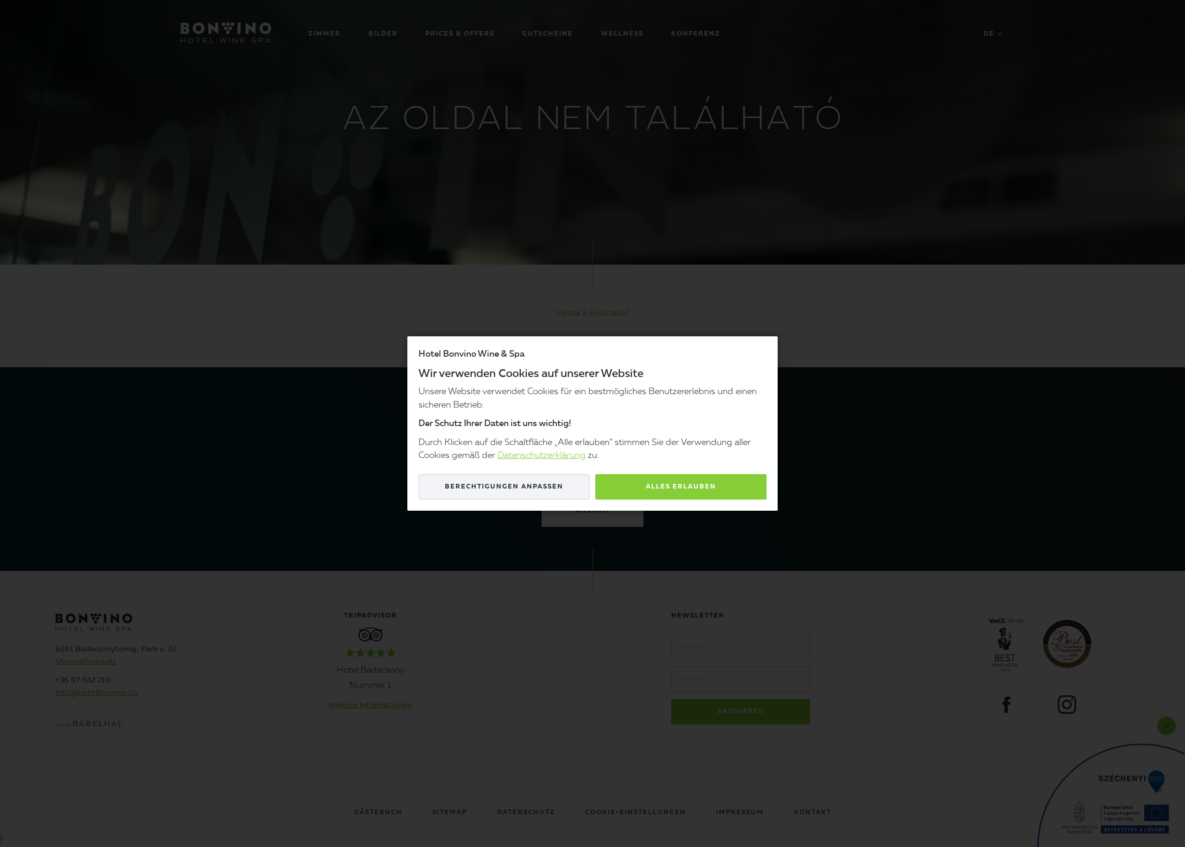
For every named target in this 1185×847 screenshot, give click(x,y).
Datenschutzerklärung (542, 455)
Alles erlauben (681, 486)
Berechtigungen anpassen (504, 486)
